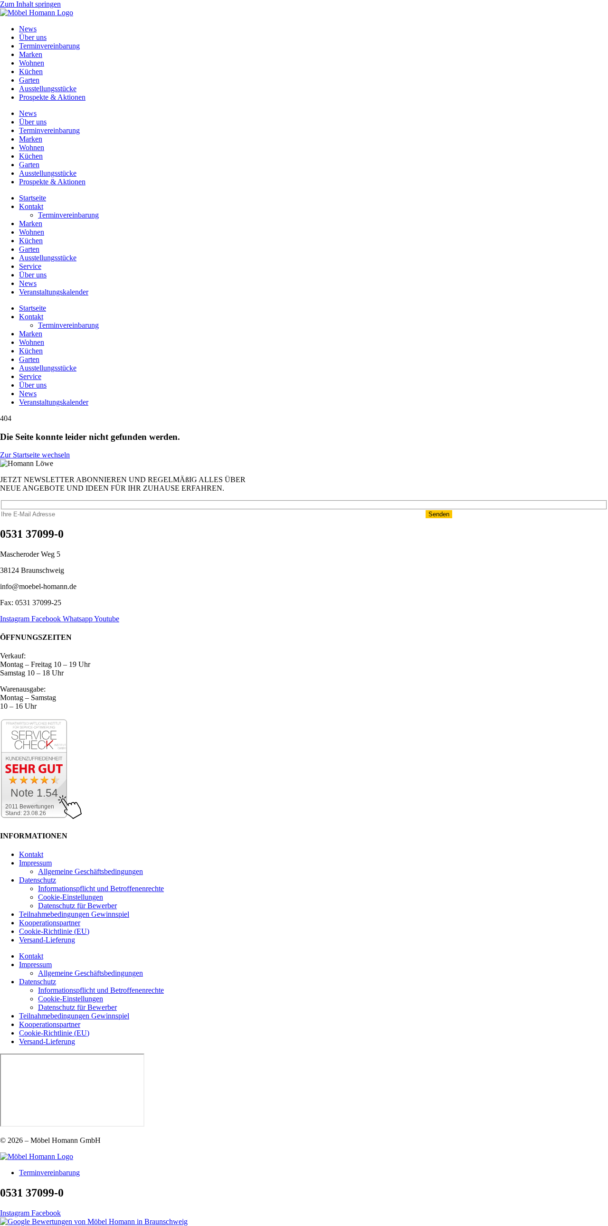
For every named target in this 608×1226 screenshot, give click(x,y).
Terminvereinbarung (49, 46)
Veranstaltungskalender (53, 292)
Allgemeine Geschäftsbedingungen (90, 871)
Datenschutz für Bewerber (77, 906)
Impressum (35, 863)
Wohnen (31, 63)
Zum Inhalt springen (30, 4)
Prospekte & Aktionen (52, 97)
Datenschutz (37, 880)
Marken (30, 54)
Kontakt (31, 206)
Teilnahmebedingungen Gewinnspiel (74, 914)
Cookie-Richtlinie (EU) (54, 931)
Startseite (32, 198)
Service (30, 266)
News (28, 29)
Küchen (31, 71)
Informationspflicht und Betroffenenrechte (101, 888)
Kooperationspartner (49, 923)
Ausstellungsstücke (47, 89)
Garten (29, 80)
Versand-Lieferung (47, 940)
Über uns (33, 37)
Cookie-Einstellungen (70, 897)
